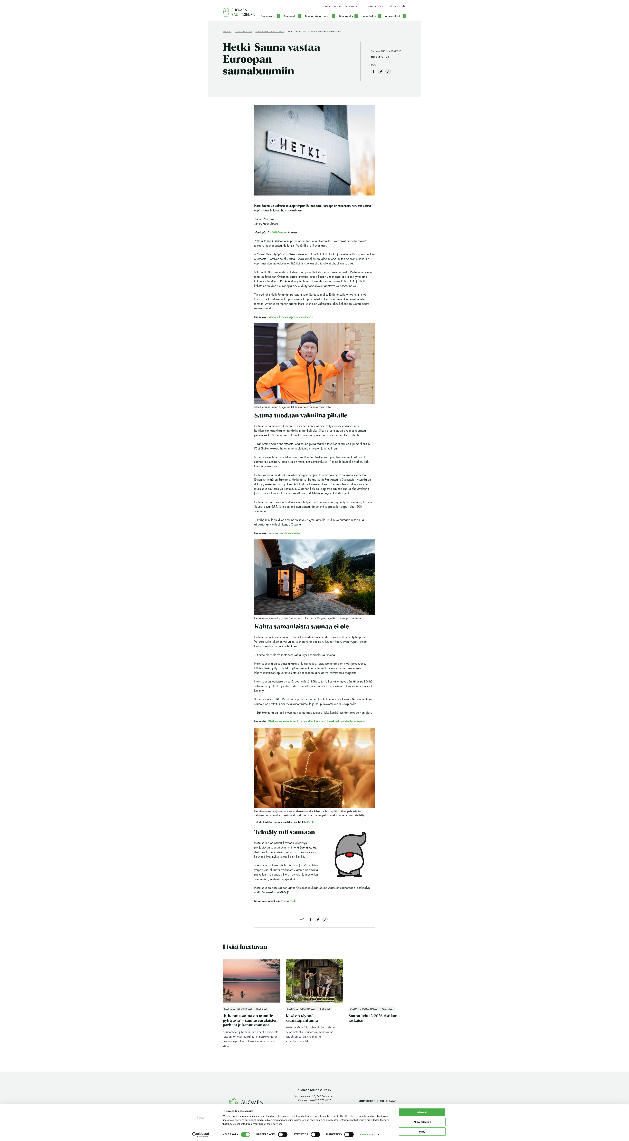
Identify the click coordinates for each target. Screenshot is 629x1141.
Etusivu (227, 31)
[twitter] (380, 71)
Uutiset (394, 29)
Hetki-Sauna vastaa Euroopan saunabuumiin (314, 31)
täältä (311, 822)
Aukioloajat (388, 1101)
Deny (422, 1131)
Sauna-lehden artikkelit (269, 31)
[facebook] (373, 71)
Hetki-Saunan (278, 232)
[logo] (239, 11)
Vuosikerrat (352, 29)
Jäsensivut (396, 6)
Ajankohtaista (393, 16)
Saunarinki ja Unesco (317, 16)
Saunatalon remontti (302, 29)
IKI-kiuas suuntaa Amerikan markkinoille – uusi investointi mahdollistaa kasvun (316, 721)
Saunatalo (290, 16)
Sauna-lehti (346, 16)
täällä (293, 901)
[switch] (282, 1134)
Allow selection (422, 1122)
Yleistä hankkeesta (322, 29)
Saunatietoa (369, 16)
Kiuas (370, 29)
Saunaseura (268, 16)
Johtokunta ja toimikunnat (283, 29)
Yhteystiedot (375, 6)
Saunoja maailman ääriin (283, 533)
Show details (367, 1134)
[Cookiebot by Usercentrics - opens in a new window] (200, 1134)
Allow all (422, 1112)
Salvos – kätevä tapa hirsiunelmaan (290, 317)
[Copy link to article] (388, 71)
